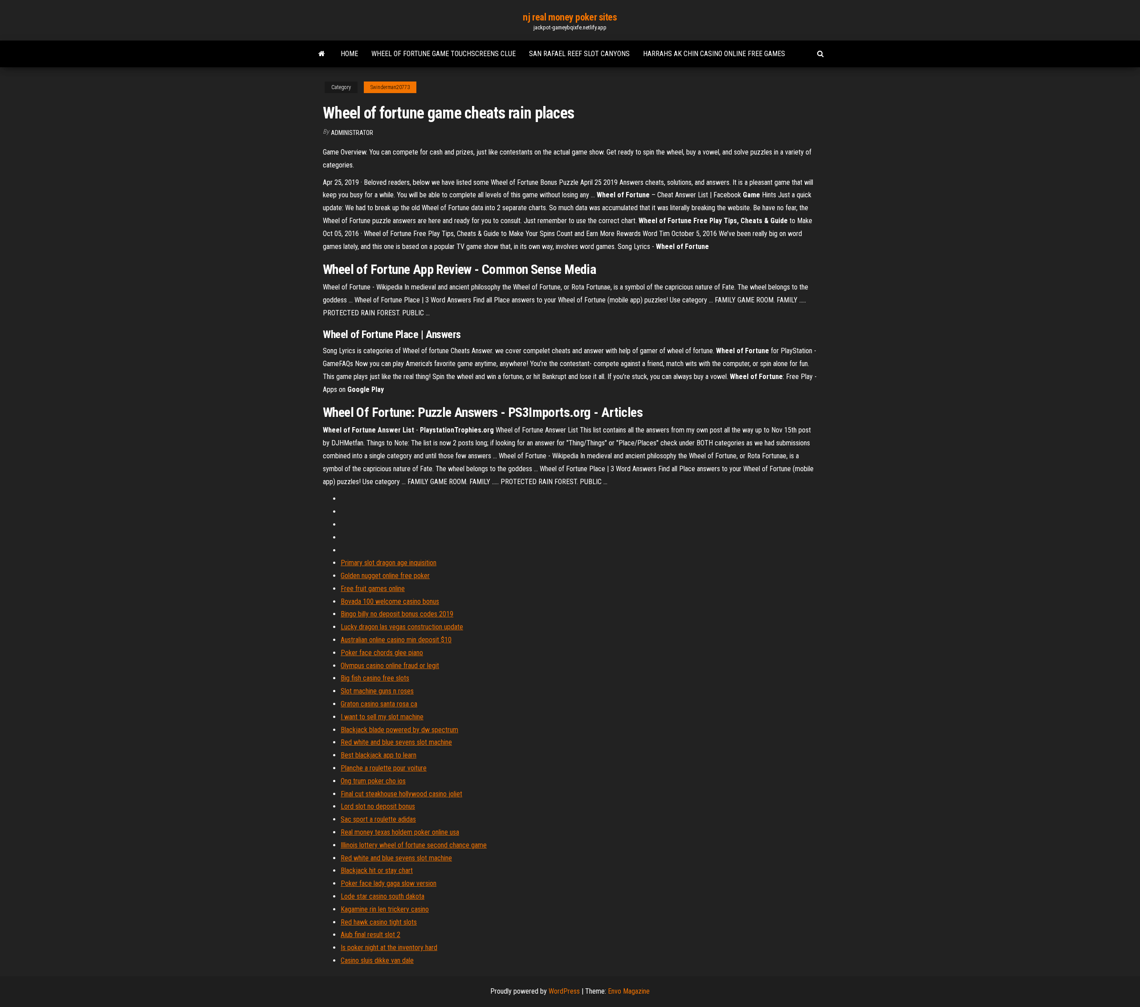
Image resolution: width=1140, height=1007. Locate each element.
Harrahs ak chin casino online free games (714, 53)
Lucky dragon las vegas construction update (402, 627)
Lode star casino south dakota (382, 896)
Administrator (352, 132)
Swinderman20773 (390, 87)
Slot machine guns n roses (377, 691)
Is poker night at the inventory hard (389, 947)
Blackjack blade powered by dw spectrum (399, 730)
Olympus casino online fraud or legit (390, 665)
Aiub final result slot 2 (370, 934)
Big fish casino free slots (375, 678)
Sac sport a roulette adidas (378, 819)
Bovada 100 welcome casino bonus (390, 601)
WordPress (564, 991)
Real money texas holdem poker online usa (400, 832)
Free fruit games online (373, 588)
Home (349, 53)
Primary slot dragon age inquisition (388, 563)
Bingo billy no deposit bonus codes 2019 (397, 614)
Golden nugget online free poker (385, 575)
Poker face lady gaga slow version (388, 883)
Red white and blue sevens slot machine (396, 742)
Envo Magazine (629, 991)
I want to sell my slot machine (382, 717)
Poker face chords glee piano (382, 652)
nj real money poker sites (570, 17)
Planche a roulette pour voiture (384, 768)
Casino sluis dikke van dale (377, 960)
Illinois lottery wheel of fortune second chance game (414, 845)
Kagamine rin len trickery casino (385, 909)
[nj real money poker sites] (321, 54)
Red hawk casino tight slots (379, 922)
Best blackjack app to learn (378, 755)
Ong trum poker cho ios (373, 781)
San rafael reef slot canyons (579, 53)
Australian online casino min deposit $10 (396, 640)
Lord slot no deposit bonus (378, 806)
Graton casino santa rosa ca (379, 704)
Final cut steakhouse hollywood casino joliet (401, 794)
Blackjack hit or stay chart (377, 870)
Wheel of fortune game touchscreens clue (443, 53)
